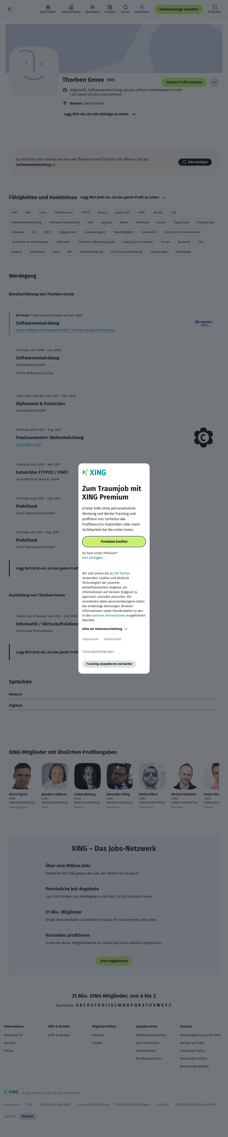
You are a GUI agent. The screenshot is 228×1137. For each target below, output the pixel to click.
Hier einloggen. (93, 558)
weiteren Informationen (109, 615)
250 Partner (122, 573)
